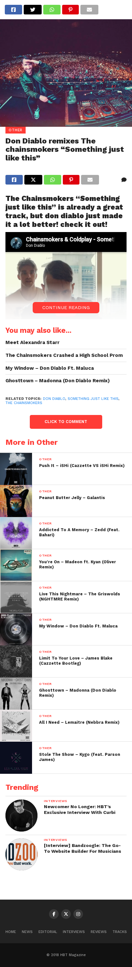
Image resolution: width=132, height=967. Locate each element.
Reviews (99, 932)
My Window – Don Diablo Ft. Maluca (49, 368)
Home (10, 932)
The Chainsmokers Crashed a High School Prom (64, 355)
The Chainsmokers (23, 403)
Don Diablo (54, 399)
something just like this (93, 399)
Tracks (119, 932)
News (27, 932)
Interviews (74, 932)
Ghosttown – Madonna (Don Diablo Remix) (57, 381)
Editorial (47, 932)
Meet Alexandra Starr (32, 342)
